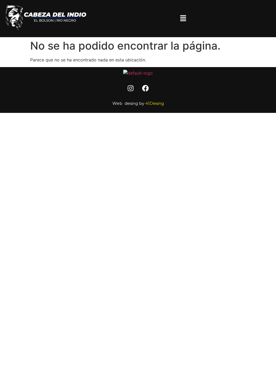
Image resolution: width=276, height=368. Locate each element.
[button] (183, 18)
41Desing (154, 103)
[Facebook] (145, 88)
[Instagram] (130, 88)
